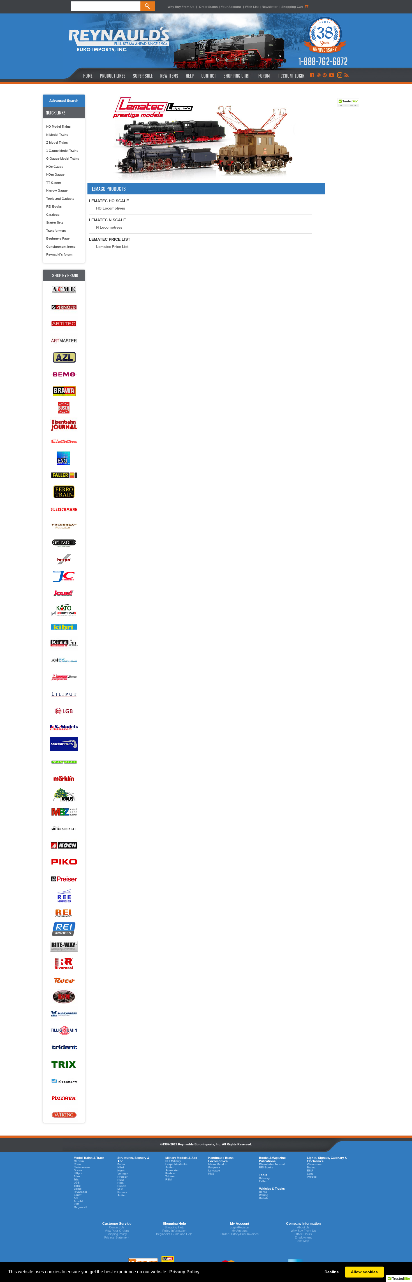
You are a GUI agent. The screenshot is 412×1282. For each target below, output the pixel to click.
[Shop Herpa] (64, 559)
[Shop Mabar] (64, 744)
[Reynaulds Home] (79, 76)
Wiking (263, 1194)
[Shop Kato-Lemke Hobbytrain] (64, 610)
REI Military (173, 1160)
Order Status (208, 6)
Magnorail (80, 1207)
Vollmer (122, 1173)
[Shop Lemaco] (64, 677)
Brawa (78, 1170)
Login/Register (239, 1227)
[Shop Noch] (64, 845)
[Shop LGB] (64, 711)
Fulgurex (214, 1167)
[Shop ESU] (64, 458)
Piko (77, 1176)
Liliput (78, 1173)
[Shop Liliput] (64, 694)
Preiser (122, 1176)
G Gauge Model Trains (62, 158)
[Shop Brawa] (64, 391)
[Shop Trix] (64, 1064)
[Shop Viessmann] (64, 1081)
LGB (77, 1182)
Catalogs (52, 214)
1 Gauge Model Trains (62, 150)
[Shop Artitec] (64, 324)
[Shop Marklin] (64, 778)
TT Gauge (53, 182)
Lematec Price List (112, 247)
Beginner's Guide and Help (174, 1234)
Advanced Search (63, 101)
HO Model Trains (58, 126)
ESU (310, 1170)
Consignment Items (60, 246)
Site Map (303, 1240)
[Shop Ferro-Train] (64, 492)
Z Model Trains (57, 142)
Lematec (214, 1170)
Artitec (121, 1195)
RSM (120, 1179)
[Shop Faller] (64, 475)
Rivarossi (80, 1191)
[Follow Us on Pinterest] (325, 76)
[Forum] (264, 76)
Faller (121, 1164)
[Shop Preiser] (64, 879)
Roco (77, 1164)
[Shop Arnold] (64, 307)
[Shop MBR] (64, 795)
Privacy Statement (116, 1237)
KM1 (77, 1204)
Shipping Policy (117, 1234)
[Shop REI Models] (64, 930)
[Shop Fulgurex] (64, 526)
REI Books (54, 206)
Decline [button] (332, 1272)
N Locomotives (109, 227)
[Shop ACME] (64, 290)
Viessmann (314, 1164)
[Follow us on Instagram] (339, 76)
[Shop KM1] (64, 660)
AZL (76, 1198)
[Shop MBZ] (64, 812)
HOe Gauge (54, 166)
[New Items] (169, 76)
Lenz (310, 1173)
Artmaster (172, 1170)
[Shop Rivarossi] (64, 963)
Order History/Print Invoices (240, 1234)
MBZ (120, 1189)
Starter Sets (54, 222)
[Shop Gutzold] (64, 542)
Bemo (78, 1188)
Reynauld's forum (59, 254)
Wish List (252, 6)
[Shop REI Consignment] (64, 913)
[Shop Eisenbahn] (64, 425)
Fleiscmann (82, 1167)
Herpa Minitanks (176, 1164)
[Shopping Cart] (237, 76)
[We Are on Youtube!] (331, 76)
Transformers (56, 230)
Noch (120, 1170)
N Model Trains (57, 134)
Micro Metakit (217, 1164)
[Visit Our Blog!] (319, 76)
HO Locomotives (110, 208)
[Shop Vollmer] (64, 1098)
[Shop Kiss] (64, 643)
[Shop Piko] (64, 862)
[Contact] (209, 76)
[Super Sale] (143, 76)
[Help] (190, 76)
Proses (122, 1192)
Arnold (78, 1201)
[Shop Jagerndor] (64, 576)
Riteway (264, 1178)
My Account (239, 1230)
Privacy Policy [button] (184, 1271)
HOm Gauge (55, 174)
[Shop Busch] (64, 408)
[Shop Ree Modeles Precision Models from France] (64, 896)
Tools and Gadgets (60, 198)
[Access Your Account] (290, 76)
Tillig (77, 1185)
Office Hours (303, 1234)
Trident (170, 1176)
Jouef (77, 1194)
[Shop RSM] (64, 997)
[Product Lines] (113, 76)
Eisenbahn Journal (272, 1164)
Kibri (120, 1167)
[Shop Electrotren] (64, 441)
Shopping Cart (292, 6)
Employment (303, 1237)
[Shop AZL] (64, 357)
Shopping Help (174, 1227)
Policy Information (174, 1230)
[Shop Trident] (64, 1047)
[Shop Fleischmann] (64, 509)
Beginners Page (58, 238)
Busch (121, 1185)
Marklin (79, 1160)
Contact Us (116, 1227)
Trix (76, 1179)
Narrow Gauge (57, 190)
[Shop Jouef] (64, 593)
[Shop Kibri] (64, 627)
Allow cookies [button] (364, 1272)
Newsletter (269, 6)
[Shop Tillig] (64, 1031)
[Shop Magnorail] (64, 761)
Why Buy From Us (181, 6)
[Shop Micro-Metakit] (64, 829)
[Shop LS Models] (64, 728)
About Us (303, 1227)
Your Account (231, 6)
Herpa (263, 1191)
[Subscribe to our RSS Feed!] (346, 76)
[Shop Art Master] (64, 340)
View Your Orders (117, 1230)
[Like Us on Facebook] (311, 76)
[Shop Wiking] (64, 1115)
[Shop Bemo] (64, 374)
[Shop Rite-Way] (64, 946)
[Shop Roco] (64, 980)
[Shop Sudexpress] (64, 1014)
